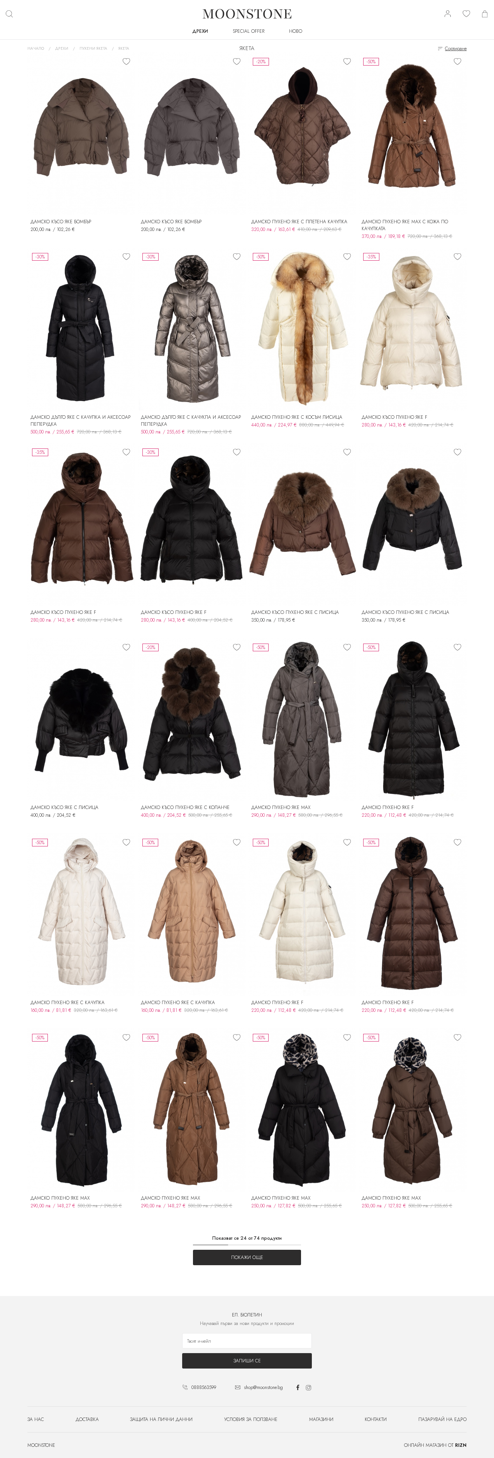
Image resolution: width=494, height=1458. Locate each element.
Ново (295, 31)
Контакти (376, 1419)
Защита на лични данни (161, 1419)
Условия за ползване (250, 1419)
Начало (35, 48)
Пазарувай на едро (442, 1419)
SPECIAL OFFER (248, 31)
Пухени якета (93, 48)
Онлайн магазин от (435, 1445)
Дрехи (200, 31)
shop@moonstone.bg (263, 1387)
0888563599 (203, 1387)
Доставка (87, 1419)
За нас (35, 1419)
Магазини (321, 1419)
